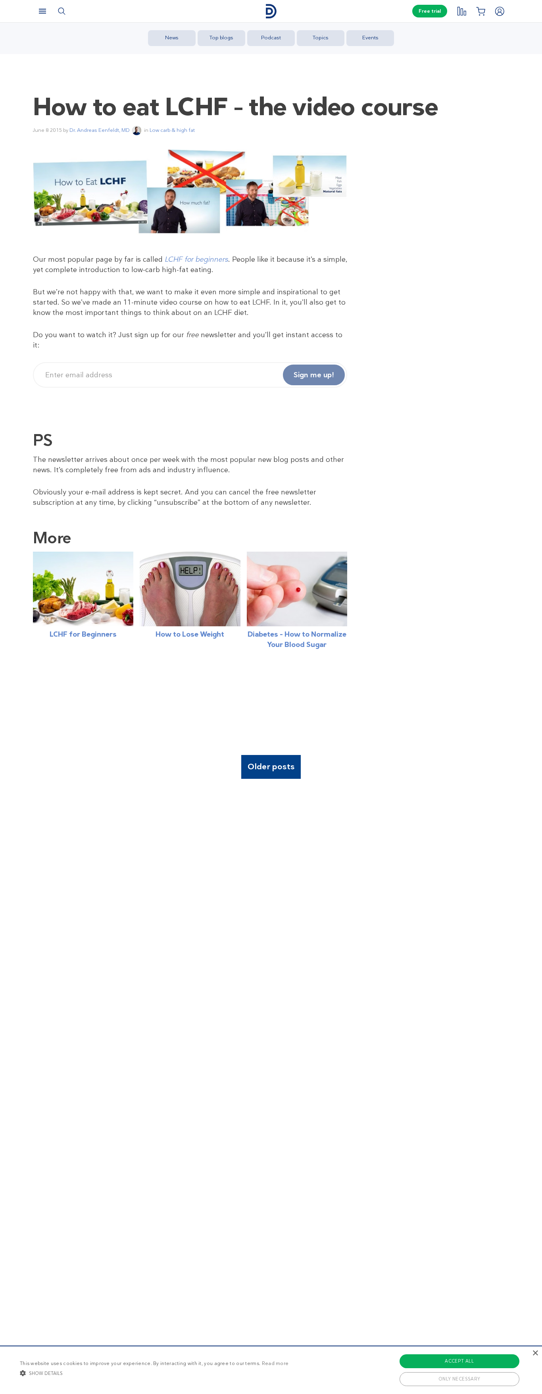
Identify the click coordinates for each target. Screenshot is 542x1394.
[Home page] (271, 11)
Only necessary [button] (459, 1379)
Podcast (271, 37)
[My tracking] (461, 11)
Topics (321, 37)
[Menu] (42, 11)
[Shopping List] (480, 11)
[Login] (499, 11)
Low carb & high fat (172, 130)
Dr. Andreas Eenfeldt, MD (99, 130)
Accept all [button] (459, 1361)
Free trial (430, 11)
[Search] (61, 11)
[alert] (271, 1370)
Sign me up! (314, 375)
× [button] (535, 1353)
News (172, 37)
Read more (275, 1363)
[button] (154, 1373)
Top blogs (221, 37)
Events (370, 37)
